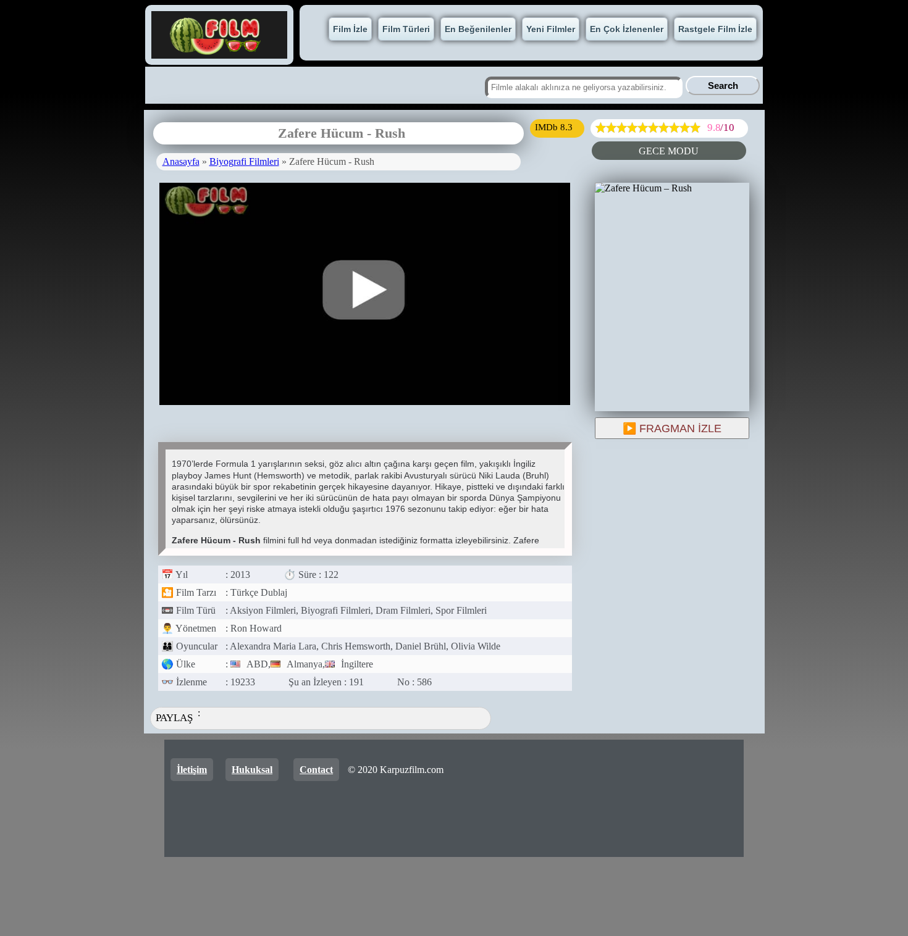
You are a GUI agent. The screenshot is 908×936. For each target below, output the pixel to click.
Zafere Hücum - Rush (341, 133)
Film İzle (350, 29)
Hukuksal (252, 769)
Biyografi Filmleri (244, 161)
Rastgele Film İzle (715, 29)
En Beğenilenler (478, 29)
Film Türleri (406, 29)
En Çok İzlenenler (626, 29)
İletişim (192, 769)
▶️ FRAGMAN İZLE (672, 428)
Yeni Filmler (550, 29)
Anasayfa (181, 161)
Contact (316, 769)
